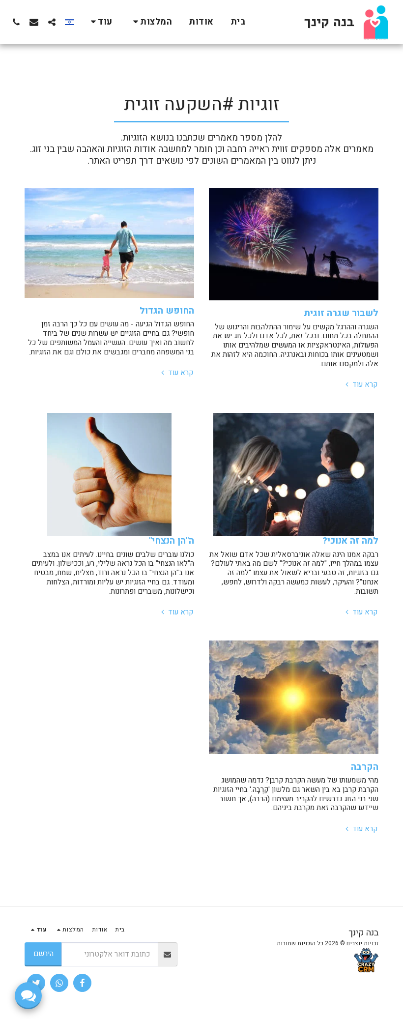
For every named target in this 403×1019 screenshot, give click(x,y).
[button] (150, 21)
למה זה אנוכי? (350, 541)
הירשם (43, 953)
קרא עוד (363, 384)
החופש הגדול (167, 311)
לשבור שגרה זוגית (341, 313)
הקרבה (364, 767)
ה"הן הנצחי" (171, 541)
